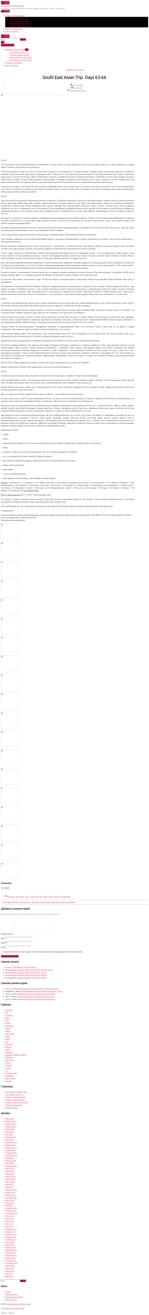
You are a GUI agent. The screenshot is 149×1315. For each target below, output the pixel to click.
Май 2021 (9, 1205)
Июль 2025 (9, 1129)
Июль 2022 (9, 1184)
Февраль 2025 (11, 1142)
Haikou (7, 1029)
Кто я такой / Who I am (19, 18)
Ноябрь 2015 (10, 1258)
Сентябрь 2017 (11, 1213)
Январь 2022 (10, 1192)
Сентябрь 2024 (11, 1155)
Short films (9, 1060)
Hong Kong (9, 1034)
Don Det (11, 897)
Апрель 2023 (10, 1176)
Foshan (8, 1023)
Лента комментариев (14, 1297)
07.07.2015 (78, 88)
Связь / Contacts (11, 31)
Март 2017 (9, 1226)
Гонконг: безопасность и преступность (20, 967)
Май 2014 (9, 1276)
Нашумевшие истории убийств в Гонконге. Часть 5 (26, 978)
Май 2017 (9, 1224)
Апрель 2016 (10, 1247)
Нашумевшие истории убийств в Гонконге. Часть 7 (26, 972)
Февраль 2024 (11, 1166)
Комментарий (7, 934)
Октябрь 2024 (10, 1153)
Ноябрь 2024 (10, 1150)
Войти (7, 1292)
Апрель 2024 (10, 1161)
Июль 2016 (9, 1245)
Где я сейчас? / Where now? (20, 26)
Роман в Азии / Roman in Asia (12, 6)
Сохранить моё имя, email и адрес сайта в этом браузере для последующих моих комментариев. (42, 952)
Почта (56, 897)
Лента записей (11, 1294)
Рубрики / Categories (13, 29)
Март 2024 (9, 1163)
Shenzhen (9, 1057)
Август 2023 (10, 1169)
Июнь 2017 (9, 1221)
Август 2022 (10, 1182)
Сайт (3, 947)
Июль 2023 (9, 1171)
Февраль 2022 (11, 1190)
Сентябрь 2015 (11, 1263)
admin (80, 85)
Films (7, 1021)
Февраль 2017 (11, 1229)
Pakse (22, 897)
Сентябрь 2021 (11, 1197)
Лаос (45, 897)
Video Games (10, 1078)
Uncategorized (11, 1073)
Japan (7, 1039)
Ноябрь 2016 (10, 1237)
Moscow (8, 1047)
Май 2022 (9, 1187)
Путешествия (64, 897)
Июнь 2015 (9, 1271)
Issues (7, 1036)
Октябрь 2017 (10, 1211)
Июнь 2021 (9, 1203)
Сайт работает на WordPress (12, 1308)
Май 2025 (9, 1134)
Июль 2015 (9, 1268)
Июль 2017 (9, 1219)
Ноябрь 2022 (10, 1179)
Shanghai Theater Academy (16, 1055)
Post (26, 897)
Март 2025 (9, 1140)
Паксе (50, 897)
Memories (9, 1044)
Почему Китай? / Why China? (21, 23)
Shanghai (8, 1052)
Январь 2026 (10, 1121)
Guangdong (9, 1026)
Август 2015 (10, 1266)
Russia (7, 1050)
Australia (8, 1010)
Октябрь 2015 (10, 1261)
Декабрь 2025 (11, 1124)
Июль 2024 (9, 1158)
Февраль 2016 (11, 1250)
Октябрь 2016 (10, 1240)
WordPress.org (11, 1300)
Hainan (7, 1031)
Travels (80, 70)
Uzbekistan (9, 1076)
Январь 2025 (10, 1145)
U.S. (6, 1071)
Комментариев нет (78, 91)
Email (3, 943)
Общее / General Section (15, 16)
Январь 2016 (10, 1253)
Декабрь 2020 (11, 1208)
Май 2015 (9, 1274)
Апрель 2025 (10, 1137)
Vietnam (8, 1081)
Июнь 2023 (9, 1174)
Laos (75, 70)
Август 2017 (10, 1216)
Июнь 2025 (9, 1132)
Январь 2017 (10, 1232)
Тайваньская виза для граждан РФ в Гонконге (36, 994)
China (7, 1018)
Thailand (8, 1065)
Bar (6, 1013)
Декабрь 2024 (11, 1148)
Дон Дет (39, 897)
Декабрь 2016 (11, 1234)
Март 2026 (9, 1119)
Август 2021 (10, 1200)
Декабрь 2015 (11, 1255)
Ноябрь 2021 (10, 1195)
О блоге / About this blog (19, 21)
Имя (3, 938)
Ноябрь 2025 (10, 1127)
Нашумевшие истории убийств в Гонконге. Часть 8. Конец (29, 970)
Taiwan (8, 1063)
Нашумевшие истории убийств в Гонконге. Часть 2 (38, 989)
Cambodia (69, 70)
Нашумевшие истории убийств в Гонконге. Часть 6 (26, 975)
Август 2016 (10, 1242)
